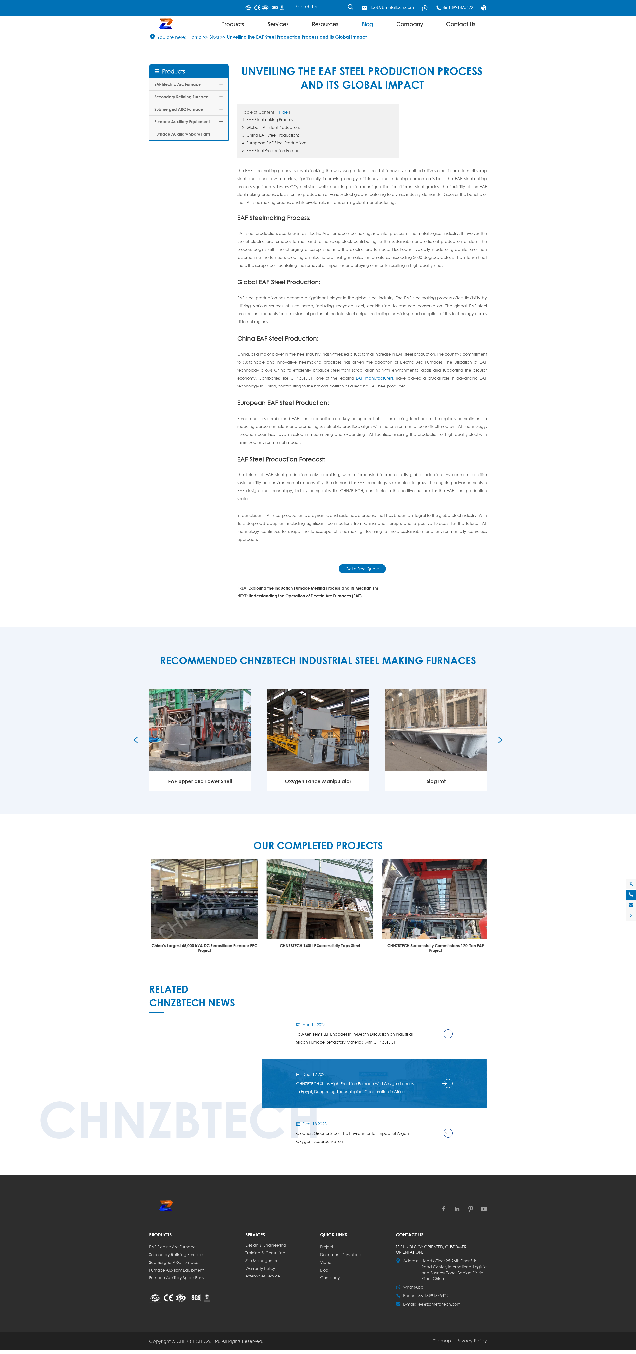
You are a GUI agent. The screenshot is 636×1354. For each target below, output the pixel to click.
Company (409, 24)
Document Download (340, 1254)
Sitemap (442, 1340)
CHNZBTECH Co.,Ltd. (198, 1341)
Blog (367, 24)
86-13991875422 (458, 7)
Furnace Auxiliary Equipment (182, 121)
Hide (283, 112)
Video (325, 1262)
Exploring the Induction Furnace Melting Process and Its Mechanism (313, 588)
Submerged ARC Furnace (178, 109)
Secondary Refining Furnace (181, 96)
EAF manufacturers (374, 378)
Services (278, 24)
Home (194, 36)
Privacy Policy (472, 1340)
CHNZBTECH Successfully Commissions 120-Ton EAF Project (433, 948)
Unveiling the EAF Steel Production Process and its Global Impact (297, 36)
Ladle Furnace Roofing (436, 781)
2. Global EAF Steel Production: (271, 127)
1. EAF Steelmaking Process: (268, 119)
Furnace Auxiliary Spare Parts (182, 134)
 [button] (500, 740)
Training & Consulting (265, 1252)
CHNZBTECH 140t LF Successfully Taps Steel (318, 945)
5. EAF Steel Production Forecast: (272, 150)
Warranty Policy (260, 1268)
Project (326, 1246)
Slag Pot (318, 781)
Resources (325, 24)
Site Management (262, 1260)
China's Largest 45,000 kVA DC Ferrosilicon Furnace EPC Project (202, 948)
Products (232, 24)
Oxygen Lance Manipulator (200, 781)
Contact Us (460, 24)
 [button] (136, 740)
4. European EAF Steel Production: (274, 142)
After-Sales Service (262, 1275)
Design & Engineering (265, 1245)
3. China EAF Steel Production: (270, 135)
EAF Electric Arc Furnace (177, 84)
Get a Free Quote (362, 568)
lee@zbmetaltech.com (392, 7)
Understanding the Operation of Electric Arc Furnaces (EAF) (305, 595)
